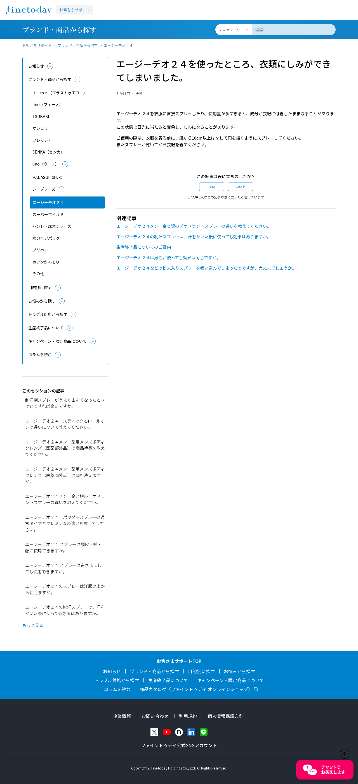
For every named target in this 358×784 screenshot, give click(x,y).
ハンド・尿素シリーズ (51, 226)
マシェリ (40, 128)
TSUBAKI (40, 116)
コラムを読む (40, 354)
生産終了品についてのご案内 (143, 247)
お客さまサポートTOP (179, 661)
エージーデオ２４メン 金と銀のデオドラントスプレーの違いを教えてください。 (65, 499)
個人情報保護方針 (225, 716)
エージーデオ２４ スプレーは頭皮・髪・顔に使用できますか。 (63, 547)
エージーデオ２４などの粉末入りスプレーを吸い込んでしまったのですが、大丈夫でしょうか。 (206, 268)
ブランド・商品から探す (78, 45)
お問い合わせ (155, 716)
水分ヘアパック (46, 238)
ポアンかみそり (46, 262)
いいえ (240, 186)
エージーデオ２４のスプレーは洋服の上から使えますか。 (65, 589)
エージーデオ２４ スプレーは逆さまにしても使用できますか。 (63, 568)
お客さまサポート (74, 10)
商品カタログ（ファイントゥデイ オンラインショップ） (196, 689)
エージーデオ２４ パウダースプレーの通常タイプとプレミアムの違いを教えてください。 (65, 523)
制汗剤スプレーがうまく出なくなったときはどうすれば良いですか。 (65, 403)
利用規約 (188, 716)
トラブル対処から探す (47, 314)
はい (211, 186)
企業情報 (122, 716)
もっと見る (32, 625)
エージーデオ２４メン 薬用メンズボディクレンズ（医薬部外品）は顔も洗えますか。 (65, 475)
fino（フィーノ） (47, 104)
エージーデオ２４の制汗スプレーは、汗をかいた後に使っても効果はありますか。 (65, 610)
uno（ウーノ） (45, 164)
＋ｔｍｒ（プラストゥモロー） (59, 92)
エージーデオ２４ (118, 45)
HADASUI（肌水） (48, 177)
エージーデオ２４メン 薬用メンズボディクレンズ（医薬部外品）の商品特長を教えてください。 (65, 448)
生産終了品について (45, 327)
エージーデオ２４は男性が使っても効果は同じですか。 (168, 257)
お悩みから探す (42, 301)
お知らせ (36, 66)
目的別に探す (40, 287)
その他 (38, 273)
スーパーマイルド (48, 214)
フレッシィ (42, 140)
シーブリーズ (43, 189)
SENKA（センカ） (48, 152)
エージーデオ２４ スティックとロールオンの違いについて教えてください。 (65, 424)
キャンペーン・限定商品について (57, 341)
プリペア (40, 250)
